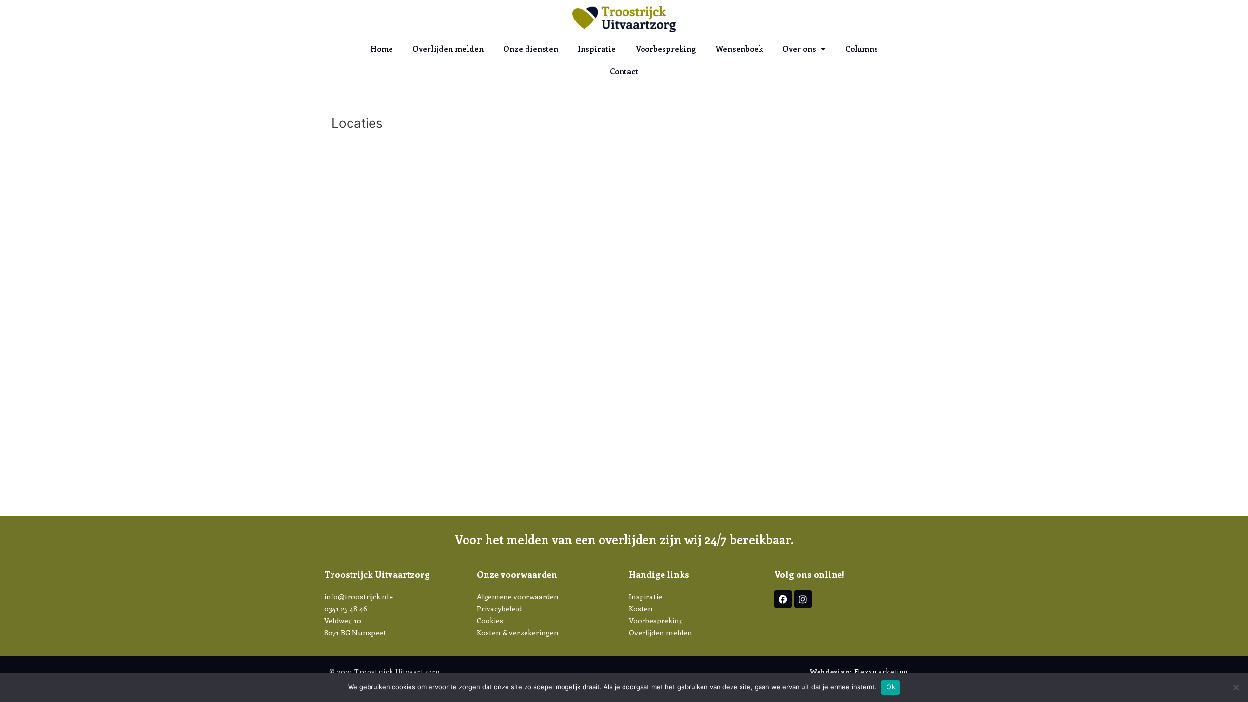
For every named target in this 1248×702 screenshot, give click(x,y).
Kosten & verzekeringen (518, 632)
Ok (890, 687)
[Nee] (1236, 687)
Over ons (799, 48)
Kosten (641, 608)
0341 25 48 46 (345, 608)
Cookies (490, 620)
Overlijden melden (448, 48)
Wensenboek (739, 48)
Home (381, 48)
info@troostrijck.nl (356, 596)
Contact (624, 71)
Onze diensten (530, 48)
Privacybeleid (499, 608)
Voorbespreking (665, 48)
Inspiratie (597, 48)
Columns (861, 48)
